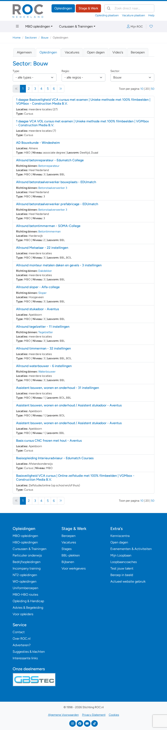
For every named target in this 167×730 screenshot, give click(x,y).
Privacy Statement (93, 715)
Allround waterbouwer (44, 366)
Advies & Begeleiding (28, 607)
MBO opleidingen (37, 26)
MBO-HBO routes (25, 594)
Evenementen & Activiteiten (131, 549)
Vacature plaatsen (133, 15)
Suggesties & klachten (29, 652)
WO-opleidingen (24, 581)
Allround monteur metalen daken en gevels (59, 265)
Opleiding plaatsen (107, 15)
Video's (117, 52)
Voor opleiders (23, 614)
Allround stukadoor (37, 309)
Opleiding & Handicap (28, 601)
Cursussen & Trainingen (76, 26)
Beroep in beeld (121, 575)
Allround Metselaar (42, 248)
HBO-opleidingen (25, 542)
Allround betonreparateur (50, 160)
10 (141, 89)
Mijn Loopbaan (120, 555)
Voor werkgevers (74, 568)
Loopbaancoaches (123, 562)
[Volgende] (61, 89)
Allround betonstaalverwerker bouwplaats (56, 182)
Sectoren (31, 37)
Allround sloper (38, 287)
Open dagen (96, 52)
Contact (19, 632)
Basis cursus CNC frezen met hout (49, 440)
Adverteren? (22, 645)
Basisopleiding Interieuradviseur (54, 458)
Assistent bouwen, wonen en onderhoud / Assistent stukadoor (69, 405)
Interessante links (25, 658)
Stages (66, 549)
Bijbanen (68, 562)
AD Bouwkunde (38, 143)
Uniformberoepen (25, 588)
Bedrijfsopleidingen (27, 562)
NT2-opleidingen (25, 575)
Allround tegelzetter (42, 326)
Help (151, 15)
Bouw (44, 37)
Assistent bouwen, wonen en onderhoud (57, 388)
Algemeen (24, 52)
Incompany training (27, 568)
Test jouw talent (121, 568)
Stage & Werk (88, 8)
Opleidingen (63, 8)
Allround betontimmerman (48, 226)
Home (17, 37)
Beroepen (138, 52)
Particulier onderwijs (27, 555)
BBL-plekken (71, 555)
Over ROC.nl (21, 638)
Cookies (114, 715)
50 (152, 89)
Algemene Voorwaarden (63, 715)
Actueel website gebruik (128, 581)
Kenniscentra (120, 536)
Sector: (115, 71)
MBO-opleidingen (25, 536)
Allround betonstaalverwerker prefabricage (57, 204)
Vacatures (72, 52)
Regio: (65, 71)
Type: (16, 71)
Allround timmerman (43, 348)
